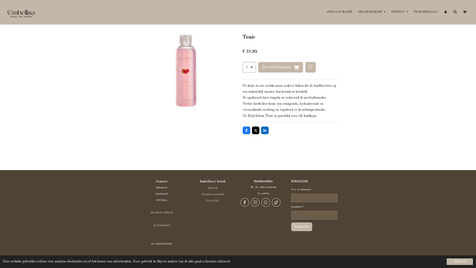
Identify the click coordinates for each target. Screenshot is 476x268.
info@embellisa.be (161, 225)
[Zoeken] (455, 12)
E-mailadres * (297, 207)
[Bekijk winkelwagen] (465, 12)
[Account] (445, 12)
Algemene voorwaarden (213, 194)
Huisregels (213, 188)
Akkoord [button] (460, 261)
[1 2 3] (249, 67)
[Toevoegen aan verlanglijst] (310, 67)
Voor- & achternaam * (301, 190)
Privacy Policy (212, 200)
